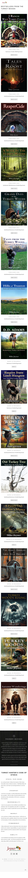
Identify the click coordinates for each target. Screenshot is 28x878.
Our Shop (4, 10)
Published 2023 (14, 183)
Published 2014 (14, 227)
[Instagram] (17, 854)
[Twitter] (14, 854)
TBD (14, 678)
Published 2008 (14, 272)
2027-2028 (14, 500)
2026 (14, 366)
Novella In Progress (14, 539)
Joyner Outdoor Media (17, 859)
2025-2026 (14, 54)
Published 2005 (14, 316)
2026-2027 (14, 455)
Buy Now (14, 143)
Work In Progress (14, 361)
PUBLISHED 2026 (14, 49)
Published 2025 (14, 94)
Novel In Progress (14, 584)
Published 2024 (14, 138)
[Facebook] (11, 854)
